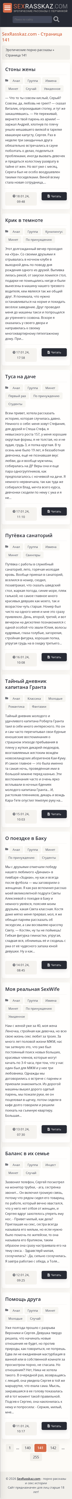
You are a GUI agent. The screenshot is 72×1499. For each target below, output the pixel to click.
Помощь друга (23, 1299)
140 (28, 1447)
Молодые (55, 698)
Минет (13, 89)
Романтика (16, 706)
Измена (50, 81)
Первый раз (17, 396)
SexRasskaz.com (28, 1479)
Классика (34, 698)
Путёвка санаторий (28, 535)
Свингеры (33, 555)
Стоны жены (20, 69)
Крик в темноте (24, 220)
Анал (16, 81)
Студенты (15, 404)
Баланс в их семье (27, 1153)
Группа (33, 81)
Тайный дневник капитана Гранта (26, 684)
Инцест (50, 1165)
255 (36, 1457)
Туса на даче (20, 376)
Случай (31, 89)
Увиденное (52, 89)
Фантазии (39, 706)
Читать (55, 196)
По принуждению (39, 240)
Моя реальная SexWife (32, 989)
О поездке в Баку (26, 838)
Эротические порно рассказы (29, 50)
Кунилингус (54, 232)
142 (53, 1447)
